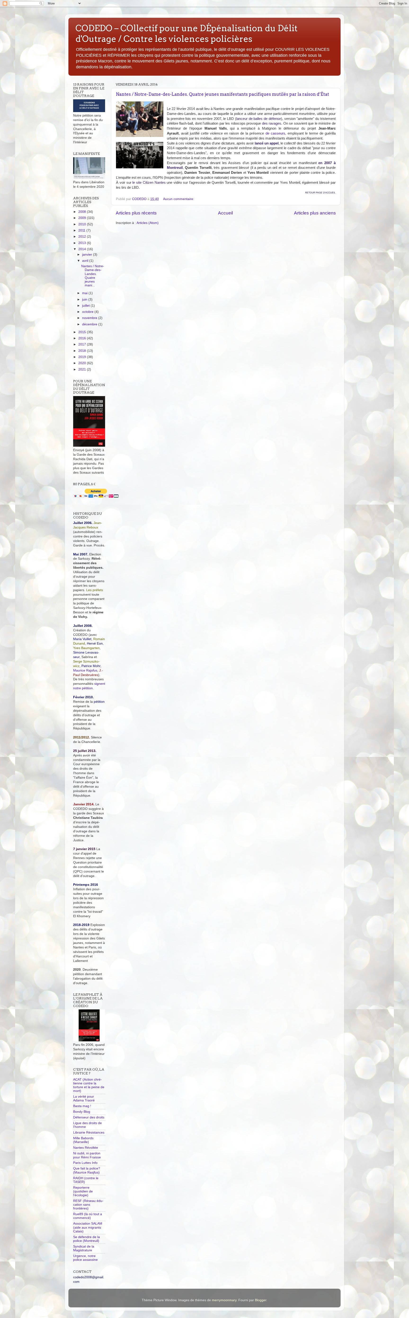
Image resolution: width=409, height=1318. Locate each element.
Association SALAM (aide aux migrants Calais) (87, 1227)
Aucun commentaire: (179, 199)
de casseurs (275, 133)
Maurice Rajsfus (85, 670)
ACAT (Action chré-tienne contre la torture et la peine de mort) (88, 1085)
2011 (82, 230)
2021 (82, 369)
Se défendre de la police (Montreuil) (86, 1239)
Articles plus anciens (315, 212)
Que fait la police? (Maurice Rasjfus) (86, 1170)
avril (85, 260)
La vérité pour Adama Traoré (84, 1098)
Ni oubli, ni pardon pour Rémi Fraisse (87, 1155)
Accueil (225, 212)
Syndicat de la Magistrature (83, 1248)
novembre (90, 318)
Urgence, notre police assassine (85, 1257)
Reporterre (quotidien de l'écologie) (83, 1191)
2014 (82, 249)
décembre (90, 324)
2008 (82, 212)
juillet (86, 305)
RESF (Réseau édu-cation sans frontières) (88, 1204)
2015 (82, 332)
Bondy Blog (81, 1111)
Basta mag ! (82, 1106)
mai (85, 293)
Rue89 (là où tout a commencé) (87, 1216)
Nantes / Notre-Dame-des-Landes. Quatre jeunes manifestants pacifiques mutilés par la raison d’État (222, 94)
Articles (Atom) (148, 223)
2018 (82, 351)
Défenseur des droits (88, 1117)
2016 (82, 338)
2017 (82, 344)
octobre (88, 312)
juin (85, 299)
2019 (82, 357)
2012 (82, 236)
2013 (82, 243)
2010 (82, 224)
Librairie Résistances (88, 1132)
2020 (82, 363)
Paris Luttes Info (85, 1163)
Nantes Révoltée (85, 1147)
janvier (87, 254)
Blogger (260, 1300)
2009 (82, 218)
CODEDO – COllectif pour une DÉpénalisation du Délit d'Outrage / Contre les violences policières (187, 33)
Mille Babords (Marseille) (83, 1140)
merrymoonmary (224, 1300)
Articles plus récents (136, 212)
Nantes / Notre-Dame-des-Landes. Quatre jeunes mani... (92, 275)
